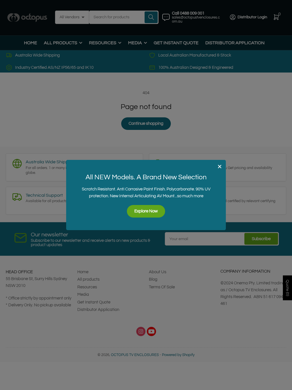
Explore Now (146, 211)
